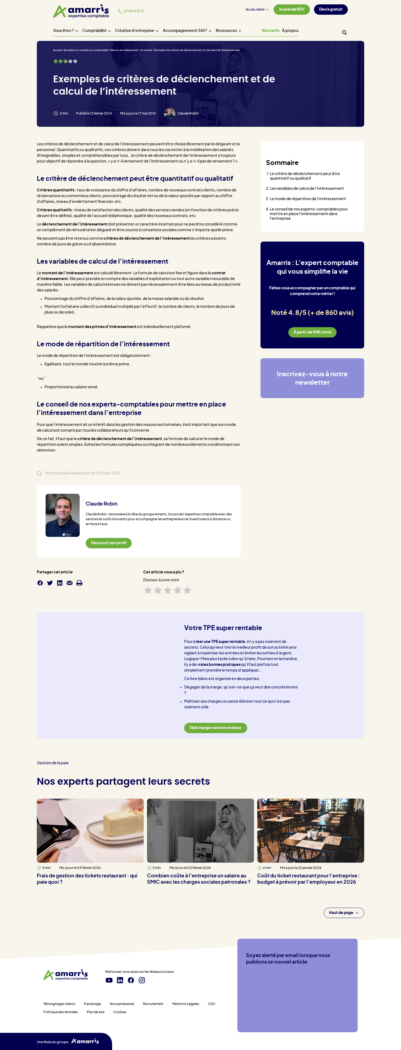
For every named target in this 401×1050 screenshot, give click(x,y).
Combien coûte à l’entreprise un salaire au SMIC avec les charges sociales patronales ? (198, 879)
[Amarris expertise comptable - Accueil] (81, 11)
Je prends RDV (292, 9)
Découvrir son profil (109, 543)
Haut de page (341, 912)
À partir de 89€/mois (312, 332)
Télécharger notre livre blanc (215, 728)
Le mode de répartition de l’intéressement (308, 199)
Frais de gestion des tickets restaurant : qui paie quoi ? (87, 879)
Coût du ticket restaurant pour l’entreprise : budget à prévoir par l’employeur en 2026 (308, 879)
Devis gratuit (331, 9)
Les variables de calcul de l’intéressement (307, 189)
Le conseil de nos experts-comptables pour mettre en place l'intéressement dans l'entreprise (309, 214)
